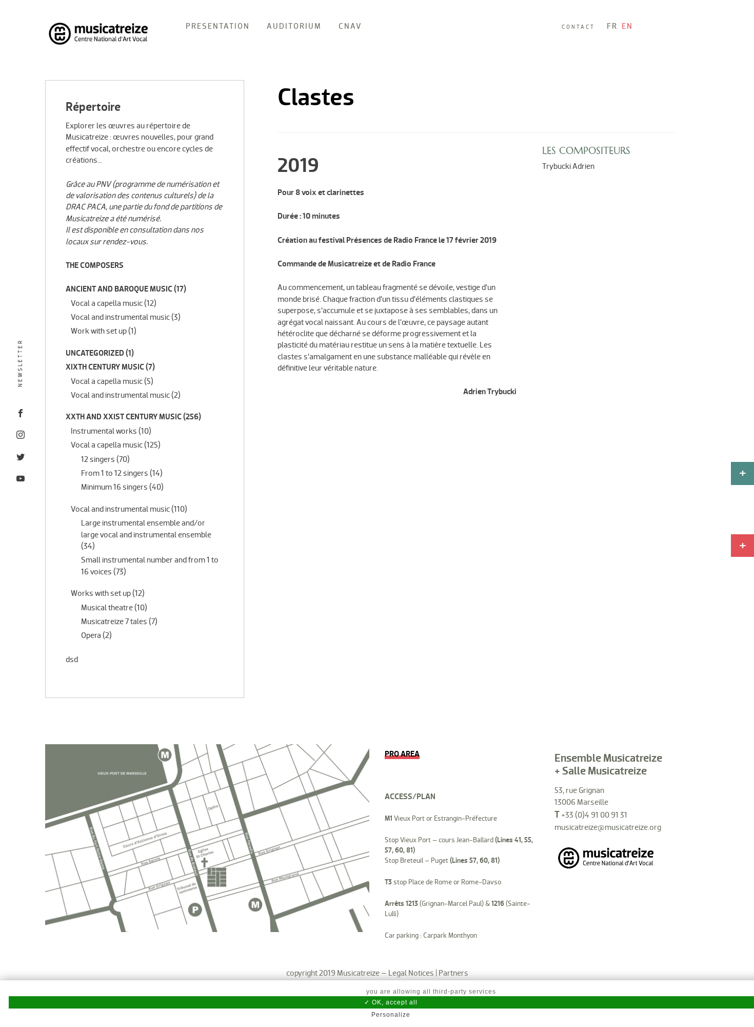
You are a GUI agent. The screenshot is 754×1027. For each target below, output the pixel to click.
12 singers (98, 459)
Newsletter (20, 363)
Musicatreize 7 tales (114, 621)
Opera (91, 635)
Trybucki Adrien (568, 166)
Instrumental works (104, 431)
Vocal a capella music (107, 303)
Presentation (218, 26)
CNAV (350, 26)
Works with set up (101, 593)
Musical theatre (107, 607)
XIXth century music (105, 367)
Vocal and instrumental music (120, 317)
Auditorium (294, 26)
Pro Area (402, 754)
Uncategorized (95, 353)
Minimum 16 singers (114, 487)
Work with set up (99, 331)
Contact (578, 27)
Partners (453, 973)
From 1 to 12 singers (114, 473)
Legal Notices (411, 973)
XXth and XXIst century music (124, 417)
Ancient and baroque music (119, 289)
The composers (95, 265)
